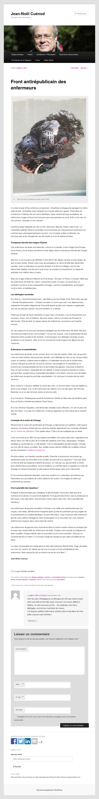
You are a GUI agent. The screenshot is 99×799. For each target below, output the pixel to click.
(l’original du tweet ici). (36, 450)
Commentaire (21, 649)
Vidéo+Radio (48, 60)
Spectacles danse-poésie (68, 54)
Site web (19, 709)
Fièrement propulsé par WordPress (49, 790)
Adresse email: (16, 754)
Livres (37, 60)
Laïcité (46, 577)
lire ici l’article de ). (23, 431)
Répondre (32, 620)
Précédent (74, 68)
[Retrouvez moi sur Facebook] (14, 741)
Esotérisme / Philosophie (46, 54)
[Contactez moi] (34, 741)
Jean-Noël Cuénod (28, 13)
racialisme (32, 579)
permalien (61, 579)
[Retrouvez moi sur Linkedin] (27, 741)
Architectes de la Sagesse (21, 60)
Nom (19, 684)
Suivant (84, 68)
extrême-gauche (22, 579)
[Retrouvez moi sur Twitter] (21, 741)
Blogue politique (17, 54)
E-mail (19, 697)
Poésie (29, 54)
